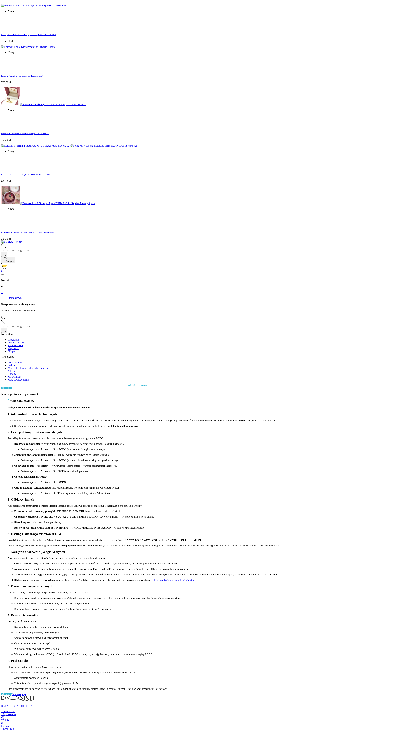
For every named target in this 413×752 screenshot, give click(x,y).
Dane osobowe (15, 362)
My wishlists (14, 376)
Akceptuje (6, 388)
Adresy (11, 371)
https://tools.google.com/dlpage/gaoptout (174, 580)
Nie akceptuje (19, 694)
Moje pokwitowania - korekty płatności (28, 368)
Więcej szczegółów (137, 385)
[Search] (4, 254)
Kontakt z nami (15, 345)
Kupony (12, 373)
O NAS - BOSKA (17, 342)
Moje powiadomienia (18, 379)
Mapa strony (14, 348)
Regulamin (13, 339)
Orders (11, 365)
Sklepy (11, 351)
